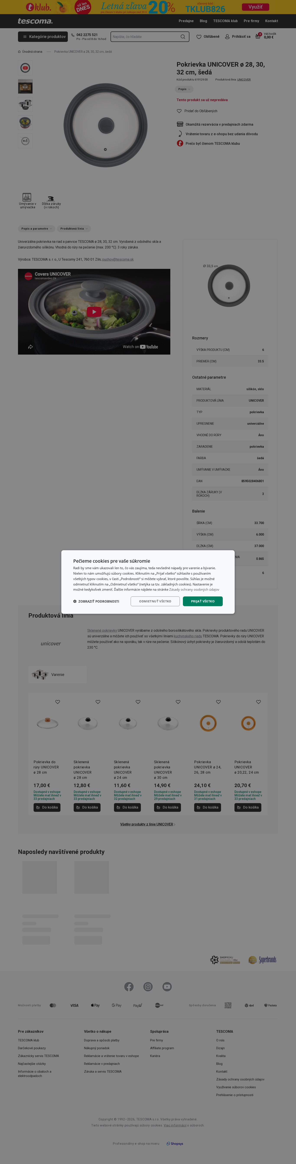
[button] (96, 601)
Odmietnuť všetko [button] (155, 601)
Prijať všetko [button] (203, 601)
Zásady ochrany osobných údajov (194, 589)
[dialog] (148, 582)
